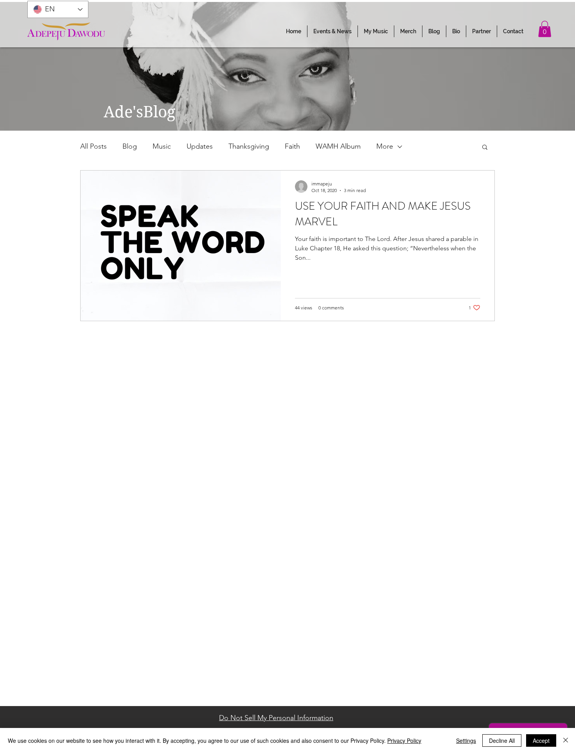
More (384, 146)
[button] (332, 31)
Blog (129, 146)
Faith (292, 146)
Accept (541, 740)
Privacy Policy (404, 740)
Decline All (502, 740)
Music (162, 146)
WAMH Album (338, 146)
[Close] (565, 740)
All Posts (93, 146)
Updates (200, 146)
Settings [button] (466, 740)
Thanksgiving (248, 146)
